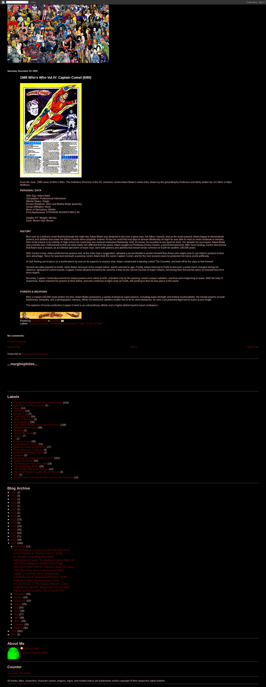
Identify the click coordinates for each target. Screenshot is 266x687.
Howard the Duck (23, 433)
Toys (16, 474)
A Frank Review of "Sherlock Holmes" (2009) (38, 553)
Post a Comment (16, 341)
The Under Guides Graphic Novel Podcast (37, 472)
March (17, 621)
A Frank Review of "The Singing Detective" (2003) (41, 584)
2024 (14, 499)
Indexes (18, 436)
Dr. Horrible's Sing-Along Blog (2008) (34, 556)
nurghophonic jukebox (26, 444)
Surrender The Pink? (18, 673)
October (18, 597)
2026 (14, 492)
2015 (14, 523)
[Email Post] (62, 320)
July (16, 607)
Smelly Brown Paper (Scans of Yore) (82, 323)
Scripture (18, 455)
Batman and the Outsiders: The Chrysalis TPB (39, 590)
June (17, 611)
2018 (14, 516)
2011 (14, 536)
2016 (14, 519)
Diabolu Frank (31, 648)
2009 (14, 543)
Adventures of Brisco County (29, 405)
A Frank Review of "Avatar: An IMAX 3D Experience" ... (43, 550)
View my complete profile (34, 652)
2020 (14, 509)
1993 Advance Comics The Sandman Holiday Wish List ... (45, 560)
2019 (14, 512)
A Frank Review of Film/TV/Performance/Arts (38, 402)
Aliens (17, 408)
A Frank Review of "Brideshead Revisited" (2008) (40, 577)
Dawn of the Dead (23, 419)
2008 (14, 631)
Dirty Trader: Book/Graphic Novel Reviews (37, 425)
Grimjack (18, 430)
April (17, 617)
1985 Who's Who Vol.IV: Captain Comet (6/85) (39, 570)
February (19, 624)
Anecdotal (19, 411)
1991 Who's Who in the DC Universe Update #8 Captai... (44, 567)
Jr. (15, 438)
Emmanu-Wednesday (25, 427)
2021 (14, 506)
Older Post (253, 347)
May (16, 614)
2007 (14, 634)
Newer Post (13, 347)
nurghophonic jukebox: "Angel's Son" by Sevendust (42, 587)
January (18, 628)
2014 (14, 526)
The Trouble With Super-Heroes (31, 469)
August (18, 604)
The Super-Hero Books (26, 466)
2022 (14, 502)
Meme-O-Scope (22, 441)
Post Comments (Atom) (35, 354)
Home (133, 347)
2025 (14, 495)
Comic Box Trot (22, 416)
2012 (14, 533)
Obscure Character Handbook (45, 323)
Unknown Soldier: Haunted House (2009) (36, 580)
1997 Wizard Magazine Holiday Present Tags (38, 563)
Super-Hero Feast (23, 461)
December (20, 546)
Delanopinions (22, 422)
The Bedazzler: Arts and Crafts (30, 463)
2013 (14, 529)
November (20, 594)
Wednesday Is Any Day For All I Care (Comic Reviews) (43, 477)
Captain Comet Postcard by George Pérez (36, 573)
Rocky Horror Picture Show (28, 452)
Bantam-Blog (21, 413)
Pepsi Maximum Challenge (28, 449)
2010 (14, 539)
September (20, 600)
